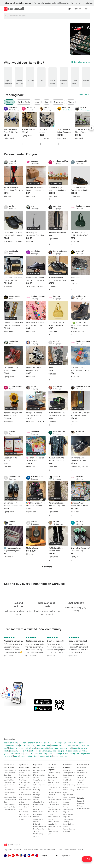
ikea (33, 748)
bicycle (26, 751)
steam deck (48, 743)
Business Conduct (76, 850)
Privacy (66, 850)
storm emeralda (42, 748)
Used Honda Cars (10, 777)
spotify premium (10, 743)
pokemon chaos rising (29, 756)
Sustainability (33, 850)
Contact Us (17, 850)
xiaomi (11, 748)
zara (67, 756)
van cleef (19, 748)
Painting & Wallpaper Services (36, 797)
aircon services (17, 753)
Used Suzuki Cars (10, 809)
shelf (6, 748)
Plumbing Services (54, 792)
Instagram (80, 803)
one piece (54, 748)
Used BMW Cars (9, 782)
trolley (27, 748)
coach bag (31, 745)
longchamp (85, 753)
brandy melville (46, 756)
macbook (28, 753)
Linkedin (80, 806)
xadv (36, 753)
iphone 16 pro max (35, 743)
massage (58, 743)
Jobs (41, 850)
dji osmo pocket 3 (73, 751)
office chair (84, 745)
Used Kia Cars (9, 790)
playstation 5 (9, 745)
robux (22, 745)
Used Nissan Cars (10, 797)
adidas (81, 743)
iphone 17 (9, 756)
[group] (47, 39)
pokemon (22, 743)
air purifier (48, 753)
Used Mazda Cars (10, 807)
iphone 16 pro (15, 751)
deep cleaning (72, 745)
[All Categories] (69, 9)
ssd (17, 745)
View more (47, 566)
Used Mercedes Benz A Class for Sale (24, 807)
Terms (60, 850)
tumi (43, 745)
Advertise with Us (50, 850)
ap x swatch (72, 743)
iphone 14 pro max (79, 748)
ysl (65, 743)
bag (48, 745)
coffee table (35, 751)
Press (25, 850)
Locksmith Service (54, 799)
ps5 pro (61, 751)
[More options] (5, 144)
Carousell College (83, 808)
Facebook (80, 801)
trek (40, 753)
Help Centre (8, 850)
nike (38, 745)
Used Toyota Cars (10, 770)
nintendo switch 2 (58, 745)
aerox (16, 756)
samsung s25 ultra (48, 751)
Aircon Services (38, 802)
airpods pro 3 (65, 748)
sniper (55, 756)
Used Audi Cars (9, 780)
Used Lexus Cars (9, 804)
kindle (6, 751)
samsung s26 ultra (61, 753)
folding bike (74, 753)
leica (61, 756)
